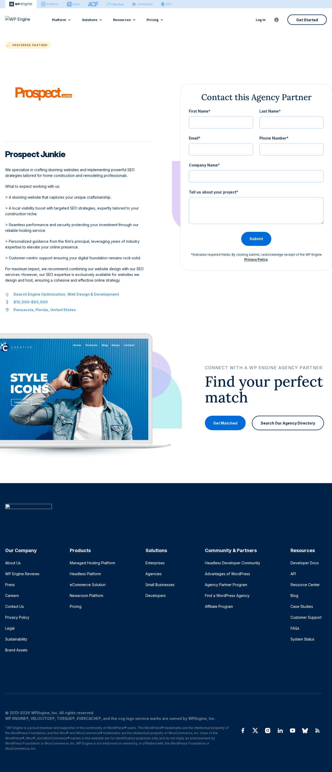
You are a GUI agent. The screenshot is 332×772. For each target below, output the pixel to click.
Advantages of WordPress (227, 574)
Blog (294, 595)
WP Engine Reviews (22, 574)
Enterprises (155, 563)
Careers (12, 595)
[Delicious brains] (167, 4)
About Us (13, 563)
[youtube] (292, 730)
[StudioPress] (142, 4)
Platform (59, 20)
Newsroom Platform (86, 595)
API (293, 574)
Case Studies (301, 606)
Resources (122, 20)
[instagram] (268, 730)
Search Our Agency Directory (288, 423)
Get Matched (225, 423)
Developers (156, 595)
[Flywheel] (50, 4)
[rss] (317, 730)
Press (10, 584)
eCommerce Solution (88, 584)
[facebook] (243, 730)
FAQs (294, 628)
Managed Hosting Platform (92, 563)
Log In (261, 20)
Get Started (307, 20)
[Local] (73, 4)
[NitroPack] (115, 4)
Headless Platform (85, 574)
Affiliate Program (219, 606)
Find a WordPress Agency (227, 595)
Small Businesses (160, 584)
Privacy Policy (256, 259)
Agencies (154, 574)
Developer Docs (304, 563)
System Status (302, 639)
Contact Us (14, 606)
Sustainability (16, 639)
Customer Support (306, 617)
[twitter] (255, 730)
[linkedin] (280, 730)
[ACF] (93, 4)
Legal (10, 628)
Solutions (89, 20)
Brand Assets (16, 650)
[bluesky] (305, 730)
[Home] (163, 517)
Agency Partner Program (226, 584)
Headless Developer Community (232, 563)
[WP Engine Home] (24, 19)
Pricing (152, 20)
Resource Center (305, 584)
